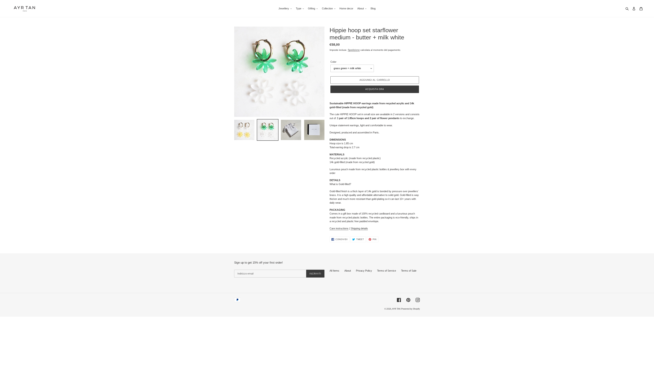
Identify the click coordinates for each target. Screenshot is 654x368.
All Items (334, 270)
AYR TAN (396, 309)
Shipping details (359, 228)
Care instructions (339, 228)
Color (333, 61)
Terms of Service (386, 270)
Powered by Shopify (410, 309)
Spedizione (354, 50)
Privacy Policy (364, 270)
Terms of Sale (408, 270)
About (347, 270)
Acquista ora (374, 89)
